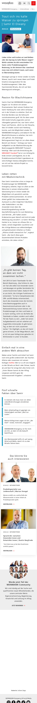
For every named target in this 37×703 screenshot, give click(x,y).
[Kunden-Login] (20, 3)
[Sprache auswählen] (24, 3)
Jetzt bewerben (17, 605)
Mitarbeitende (15, 29)
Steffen (11, 363)
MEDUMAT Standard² (10, 153)
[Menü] (33, 3)
